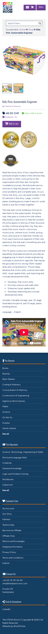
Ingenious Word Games (13, 401)
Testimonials (8, 525)
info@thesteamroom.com (14, 583)
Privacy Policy (9, 552)
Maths (5, 406)
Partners (6, 519)
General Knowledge (11, 468)
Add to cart (13, 123)
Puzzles (6, 423)
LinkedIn (6, 609)
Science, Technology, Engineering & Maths (22, 452)
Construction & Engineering (15, 395)
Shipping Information (12, 546)
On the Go (7, 417)
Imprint (5, 563)
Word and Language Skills (14, 457)
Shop (30, 29)
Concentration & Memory (14, 390)
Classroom (7, 484)
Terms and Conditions (12, 557)
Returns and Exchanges (13, 541)
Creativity (7, 463)
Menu (41, 7)
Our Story (7, 514)
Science (6, 412)
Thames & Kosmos (13, 106)
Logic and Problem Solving (15, 474)
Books (5, 368)
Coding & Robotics (11, 384)
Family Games (9, 428)
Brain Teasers (8, 379)
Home (22, 29)
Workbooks (7, 479)
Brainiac (6, 373)
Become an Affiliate (11, 530)
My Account (8, 508)
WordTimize (19, 626)
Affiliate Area (8, 536)
